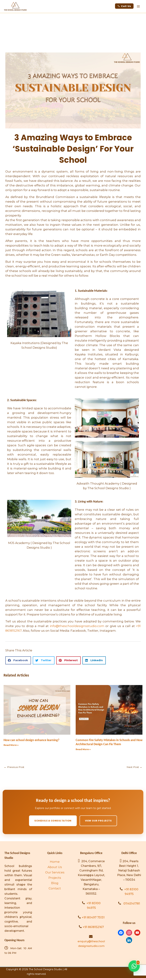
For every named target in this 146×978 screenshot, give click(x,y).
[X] (137, 932)
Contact (55, 888)
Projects (54, 877)
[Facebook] (121, 932)
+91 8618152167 (93, 927)
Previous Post (14, 767)
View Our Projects (98, 820)
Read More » (11, 745)
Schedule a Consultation (52, 820)
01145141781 (131, 903)
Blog (54, 883)
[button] (124, 6)
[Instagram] (129, 932)
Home (55, 861)
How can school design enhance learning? (31, 740)
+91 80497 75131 (93, 917)
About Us (55, 867)
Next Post (134, 767)
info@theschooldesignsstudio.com (77, 626)
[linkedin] (129, 940)
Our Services (54, 872)
